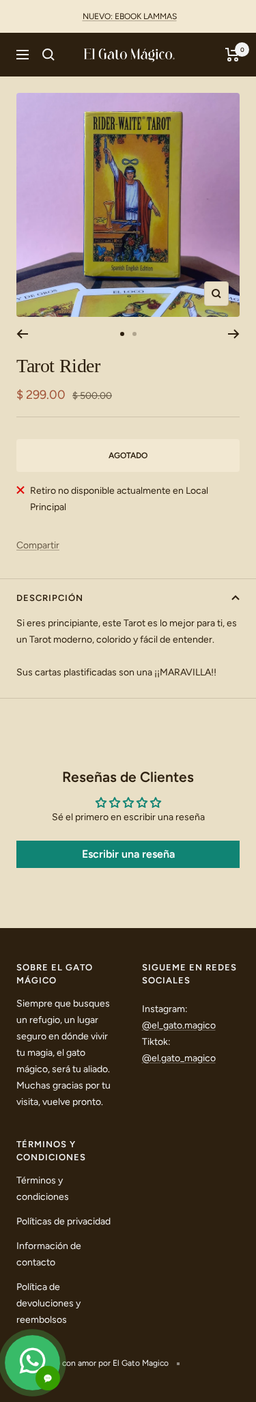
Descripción (49, 598)
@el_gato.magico (179, 1025)
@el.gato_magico (179, 1058)
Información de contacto (48, 1254)
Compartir (37, 545)
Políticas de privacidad (63, 1221)
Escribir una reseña (128, 853)
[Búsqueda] (48, 54)
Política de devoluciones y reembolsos (48, 1303)
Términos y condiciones (42, 1189)
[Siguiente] (234, 334)
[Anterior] (22, 334)
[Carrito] (232, 54)
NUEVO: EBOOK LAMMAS (130, 16)
